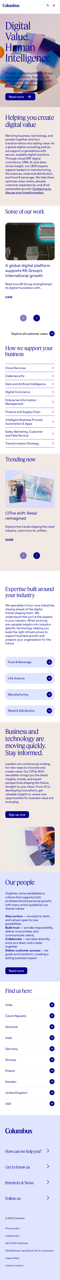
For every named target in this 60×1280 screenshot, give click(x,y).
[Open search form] (48, 5)
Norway (10, 1060)
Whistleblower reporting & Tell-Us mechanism (29, 1250)
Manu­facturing (18, 694)
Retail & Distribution (21, 710)
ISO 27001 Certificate (16, 1243)
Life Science (16, 678)
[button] (30, 368)
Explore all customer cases (30, 333)
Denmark (11, 1027)
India (8, 1038)
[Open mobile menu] (54, 5)
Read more (16, 97)
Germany (11, 1049)
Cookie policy (12, 1235)
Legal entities (12, 1258)
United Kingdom (16, 1092)
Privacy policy (12, 1228)
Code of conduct (14, 1265)
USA (8, 1103)
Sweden (10, 1081)
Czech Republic (15, 1016)
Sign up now (17, 814)
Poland (10, 1071)
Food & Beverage (19, 662)
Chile (8, 1005)
